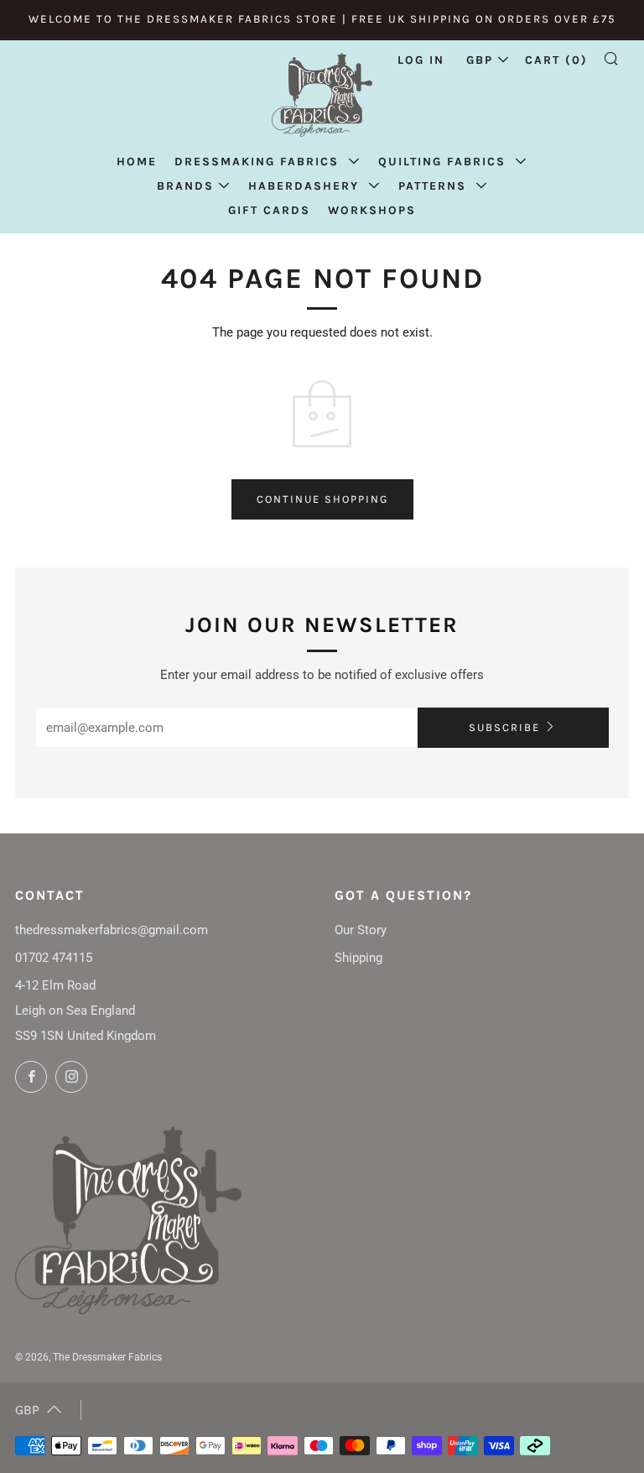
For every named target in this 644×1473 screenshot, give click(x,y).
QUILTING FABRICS (444, 161)
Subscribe (504, 727)
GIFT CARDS (269, 210)
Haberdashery (306, 186)
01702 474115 (53, 957)
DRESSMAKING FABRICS (259, 161)
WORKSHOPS (372, 210)
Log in (420, 60)
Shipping (358, 957)
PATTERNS (434, 186)
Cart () (556, 60)
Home (137, 161)
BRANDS (185, 186)
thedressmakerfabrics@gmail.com (111, 930)
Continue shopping (322, 499)
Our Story (361, 930)
